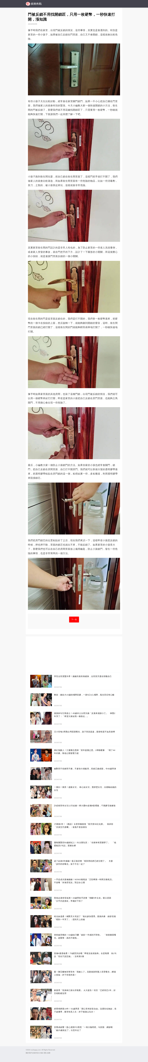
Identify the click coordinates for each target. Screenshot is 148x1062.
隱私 (45, 1053)
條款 (41, 1053)
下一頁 (74, 619)
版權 (48, 1053)
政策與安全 (36, 1053)
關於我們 (29, 1053)
